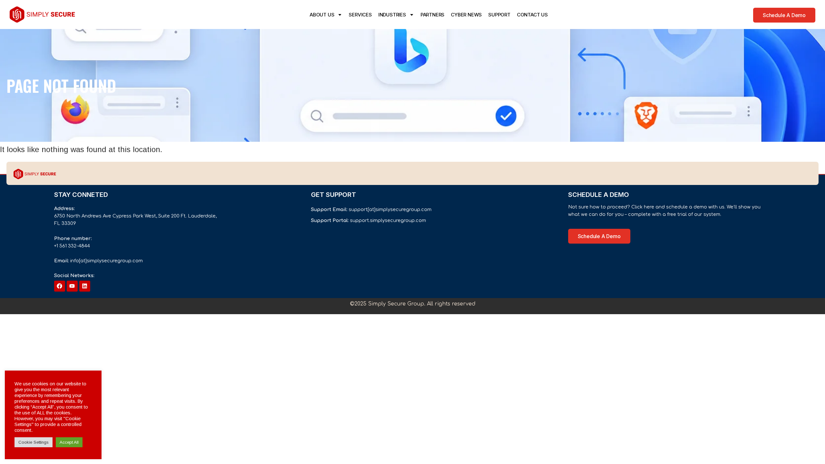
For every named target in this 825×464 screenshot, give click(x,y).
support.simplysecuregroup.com (388, 220)
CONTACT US (532, 15)
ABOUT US (322, 15)
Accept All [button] (69, 442)
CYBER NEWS (466, 15)
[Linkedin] (84, 286)
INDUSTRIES (392, 15)
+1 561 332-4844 (72, 245)
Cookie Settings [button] (33, 442)
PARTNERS (432, 15)
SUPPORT (499, 15)
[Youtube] (72, 286)
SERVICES (360, 15)
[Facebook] (59, 286)
